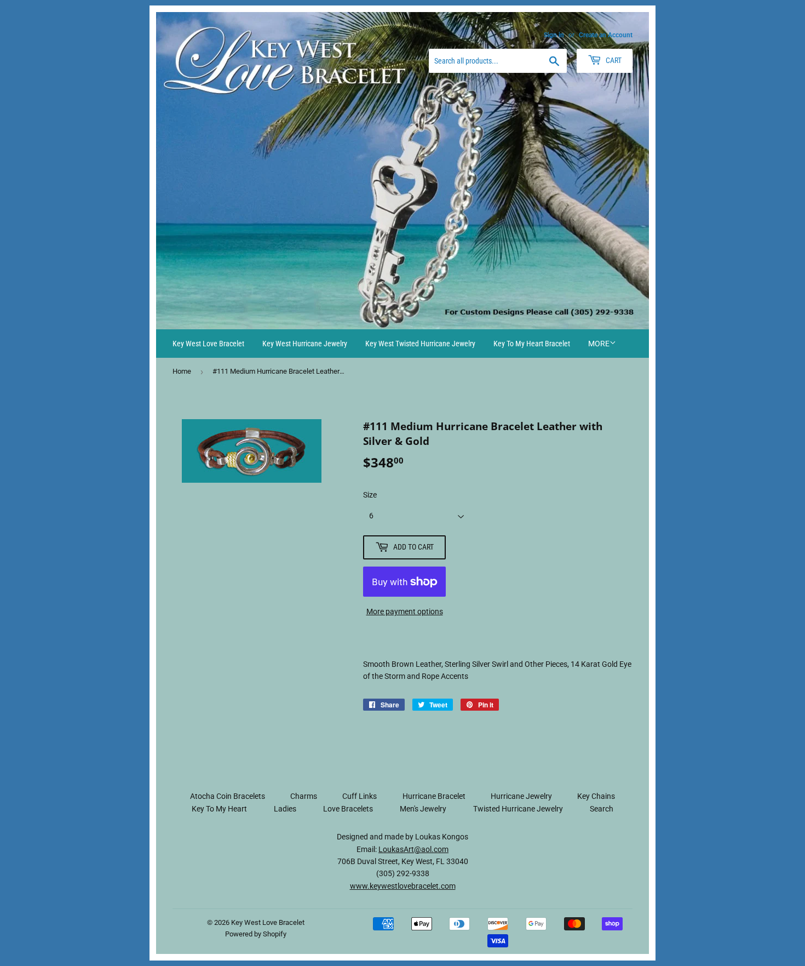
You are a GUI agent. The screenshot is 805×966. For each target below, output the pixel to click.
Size (370, 494)
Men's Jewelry (423, 808)
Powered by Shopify (255, 934)
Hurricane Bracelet (434, 796)
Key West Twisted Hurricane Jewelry (420, 343)
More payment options (404, 611)
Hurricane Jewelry (521, 796)
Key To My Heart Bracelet (531, 343)
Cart (613, 60)
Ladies (285, 808)
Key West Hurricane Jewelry (304, 343)
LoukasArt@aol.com (413, 849)
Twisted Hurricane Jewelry (518, 808)
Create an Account (606, 35)
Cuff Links (359, 796)
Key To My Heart (219, 808)
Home (182, 371)
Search (601, 808)
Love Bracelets (348, 808)
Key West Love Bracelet (208, 343)
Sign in (554, 35)
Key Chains (596, 796)
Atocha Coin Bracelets (227, 796)
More (599, 343)
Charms (303, 796)
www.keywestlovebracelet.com (403, 886)
